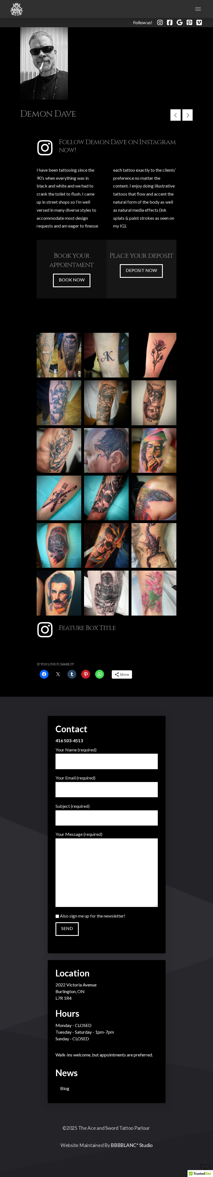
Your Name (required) (76, 749)
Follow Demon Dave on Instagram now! (117, 146)
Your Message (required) (78, 834)
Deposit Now (141, 270)
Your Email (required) (75, 777)
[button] (198, 9)
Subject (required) (72, 806)
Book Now (72, 279)
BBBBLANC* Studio (132, 1145)
